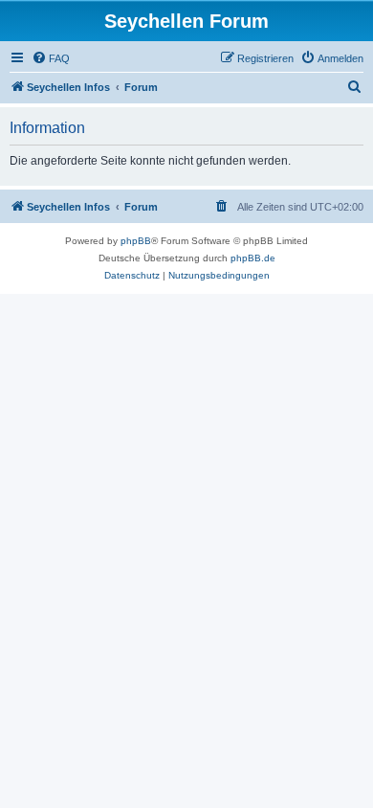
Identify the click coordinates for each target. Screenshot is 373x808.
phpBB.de (252, 258)
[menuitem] (51, 58)
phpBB (136, 241)
